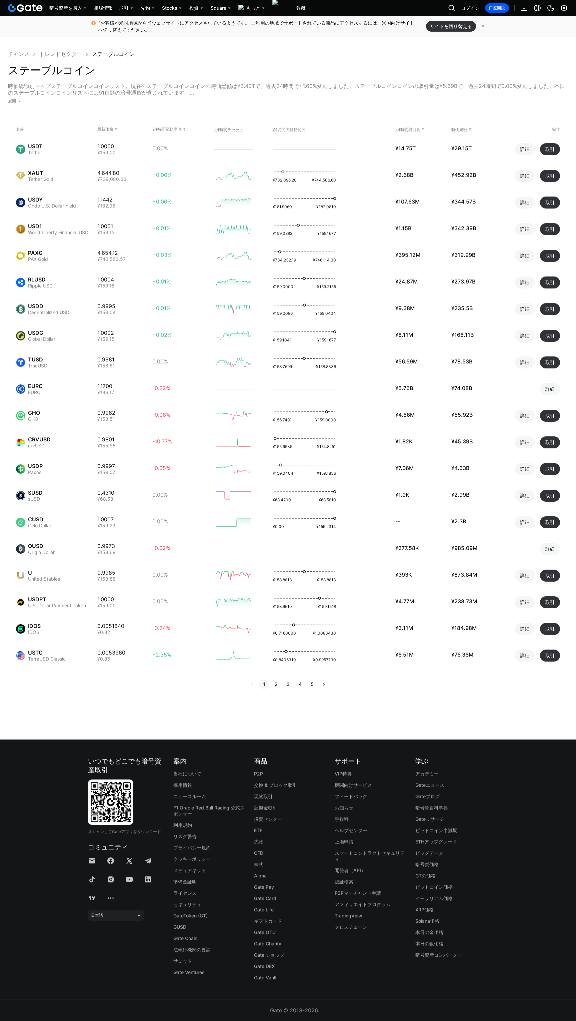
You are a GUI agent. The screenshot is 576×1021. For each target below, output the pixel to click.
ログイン (470, 8)
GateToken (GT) (190, 915)
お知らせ (344, 807)
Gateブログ (427, 796)
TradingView (348, 915)
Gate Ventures (189, 972)
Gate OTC (265, 932)
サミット (182, 961)
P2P (258, 773)
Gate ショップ (269, 955)
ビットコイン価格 (434, 887)
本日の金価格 (429, 932)
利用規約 (182, 825)
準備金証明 (185, 881)
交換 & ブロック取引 (275, 785)
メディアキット (189, 870)
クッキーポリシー (192, 859)
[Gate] (25, 8)
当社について (187, 773)
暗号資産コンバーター (438, 955)
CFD (258, 853)
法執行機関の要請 (192, 949)
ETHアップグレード (436, 841)
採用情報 (182, 785)
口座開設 (497, 7)
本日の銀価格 (429, 943)
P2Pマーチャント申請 (358, 893)
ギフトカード (268, 921)
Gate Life (264, 909)
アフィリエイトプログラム (363, 904)
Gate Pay (264, 887)
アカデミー (427, 773)
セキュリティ (187, 904)
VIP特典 (343, 773)
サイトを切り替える (451, 26)
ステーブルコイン (113, 54)
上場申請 (344, 841)
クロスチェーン (351, 927)
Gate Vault (265, 977)
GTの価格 (425, 875)
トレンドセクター (60, 54)
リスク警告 (185, 836)
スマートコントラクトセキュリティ (370, 856)
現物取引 (263, 796)
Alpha (260, 875)
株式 (258, 864)
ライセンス (185, 893)
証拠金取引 (265, 807)
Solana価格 (427, 921)
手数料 (342, 819)
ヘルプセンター (351, 830)
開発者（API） (350, 870)
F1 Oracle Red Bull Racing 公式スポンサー (209, 810)
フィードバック (351, 796)
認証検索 (344, 881)
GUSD (179, 927)
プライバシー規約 (192, 847)
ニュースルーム (189, 796)
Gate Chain (185, 938)
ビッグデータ (429, 853)
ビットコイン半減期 (436, 830)
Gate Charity (267, 943)
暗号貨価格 (427, 864)
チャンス (18, 54)
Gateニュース (429, 785)
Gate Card (265, 898)
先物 (258, 841)
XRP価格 (424, 909)
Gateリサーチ (429, 819)
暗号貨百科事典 (431, 807)
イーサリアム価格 (434, 898)
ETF (258, 830)
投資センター (268, 819)
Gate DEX (264, 966)
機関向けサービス (353, 785)
